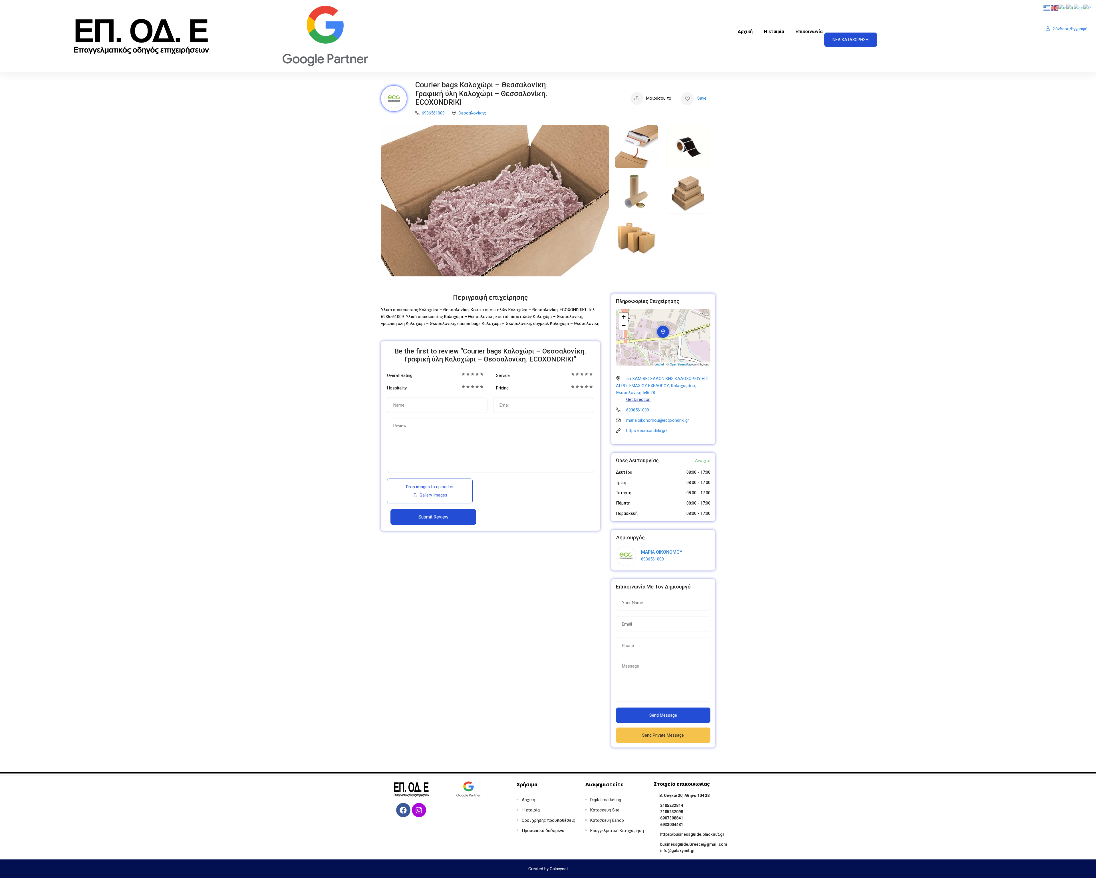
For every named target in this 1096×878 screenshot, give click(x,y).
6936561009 (433, 113)
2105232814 (671, 805)
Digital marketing (605, 799)
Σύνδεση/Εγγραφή (1070, 28)
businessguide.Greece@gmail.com (693, 844)
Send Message (663, 715)
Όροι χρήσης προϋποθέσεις (548, 820)
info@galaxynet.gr (677, 850)
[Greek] (1047, 7)
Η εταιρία (774, 31)
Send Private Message (663, 735)
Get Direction (638, 399)
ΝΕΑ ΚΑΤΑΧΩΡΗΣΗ (851, 39)
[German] (1078, 7)
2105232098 (671, 811)
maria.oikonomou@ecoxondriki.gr (657, 420)
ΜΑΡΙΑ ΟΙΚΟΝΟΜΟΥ (661, 552)
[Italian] (1070, 7)
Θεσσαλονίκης (472, 113)
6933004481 (671, 824)
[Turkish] (1062, 7)
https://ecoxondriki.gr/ (646, 430)
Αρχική (745, 31)
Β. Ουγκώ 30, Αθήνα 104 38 (684, 795)
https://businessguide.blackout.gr (692, 834)
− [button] (624, 325)
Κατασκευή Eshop (607, 820)
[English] (1054, 7)
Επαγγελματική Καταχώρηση (617, 830)
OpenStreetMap (681, 364)
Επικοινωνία (809, 31)
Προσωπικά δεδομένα (543, 830)
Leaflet (659, 364)
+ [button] (624, 316)
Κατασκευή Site (604, 810)
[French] (1087, 7)
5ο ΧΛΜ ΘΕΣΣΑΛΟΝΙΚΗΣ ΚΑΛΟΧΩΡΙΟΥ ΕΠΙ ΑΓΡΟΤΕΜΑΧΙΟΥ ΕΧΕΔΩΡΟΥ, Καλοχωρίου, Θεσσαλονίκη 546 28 (662, 385)
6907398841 (671, 818)
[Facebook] (403, 810)
